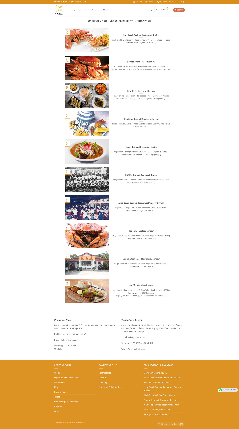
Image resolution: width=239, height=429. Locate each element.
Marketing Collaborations (110, 387)
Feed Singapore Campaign (66, 402)
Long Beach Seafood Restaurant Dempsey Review (163, 389)
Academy (103, 382)
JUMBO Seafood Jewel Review (157, 409)
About (57, 373)
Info (79, 10)
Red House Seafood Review (156, 382)
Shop (73, 10)
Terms (57, 397)
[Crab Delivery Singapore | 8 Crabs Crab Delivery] (61, 10)
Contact (57, 411)
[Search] (151, 10)
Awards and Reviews (102, 10)
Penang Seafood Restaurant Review (160, 400)
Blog (56, 387)
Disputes (58, 406)
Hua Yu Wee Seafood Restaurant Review (162, 378)
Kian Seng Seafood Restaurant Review (161, 405)
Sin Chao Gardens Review (155, 373)
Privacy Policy (60, 392)
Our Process (59, 382)
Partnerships (105, 373)
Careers (102, 378)
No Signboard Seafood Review (157, 414)
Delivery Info (89, 10)
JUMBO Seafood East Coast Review (159, 395)
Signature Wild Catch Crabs (66, 378)
